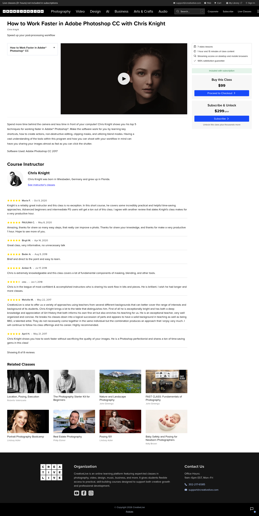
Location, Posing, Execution (23, 396)
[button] (252, 509)
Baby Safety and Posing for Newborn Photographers (161, 438)
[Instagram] (91, 493)
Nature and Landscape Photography (113, 398)
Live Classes (244, 11)
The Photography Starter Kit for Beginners (71, 398)
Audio (163, 11)
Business (121, 11)
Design (95, 11)
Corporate (213, 11)
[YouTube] (76, 493)
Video (80, 11)
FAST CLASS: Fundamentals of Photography (164, 398)
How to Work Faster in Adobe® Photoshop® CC (28, 49)
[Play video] (124, 78)
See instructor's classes (41, 185)
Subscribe (228, 11)
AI (107, 11)
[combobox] (190, 11)
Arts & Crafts (143, 11)
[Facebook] (83, 493)
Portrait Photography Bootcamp (25, 436)
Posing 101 (106, 436)
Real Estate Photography (67, 436)
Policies (129, 511)
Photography (60, 11)
